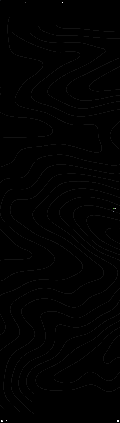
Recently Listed (33, 2)
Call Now (91, 2)
